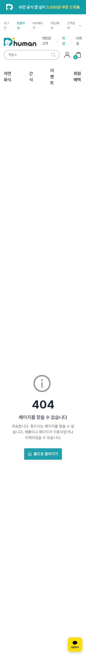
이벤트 (52, 77)
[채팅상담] (75, 644)
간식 (31, 76)
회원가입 (21, 25)
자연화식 (7, 76)
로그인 (6, 25)
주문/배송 (55, 25)
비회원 (79, 41)
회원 (63, 41)
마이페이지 (37, 25)
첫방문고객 (46, 41)
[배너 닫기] (78, 7)
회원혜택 (77, 76)
